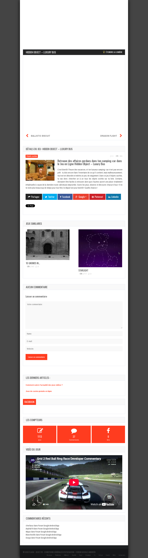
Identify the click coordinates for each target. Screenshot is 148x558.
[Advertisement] (74, 20)
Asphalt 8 (29, 528)
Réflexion (66, 555)
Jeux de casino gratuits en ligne (39, 391)
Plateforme (58, 555)
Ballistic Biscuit (40, 135)
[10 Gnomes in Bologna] (48, 244)
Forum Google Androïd (86, 552)
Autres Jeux (122, 555)
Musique (49, 555)
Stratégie (88, 555)
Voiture (101, 555)
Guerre (108, 555)
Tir (94, 555)
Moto (114, 555)
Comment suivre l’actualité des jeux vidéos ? (44, 385)
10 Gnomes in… (33, 263)
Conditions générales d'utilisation (59, 552)
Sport (80, 555)
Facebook (29, 402)
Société (74, 555)
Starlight (83, 270)
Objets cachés (31, 156)
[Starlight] (100, 248)
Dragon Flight (108, 135)
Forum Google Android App (48, 525)
